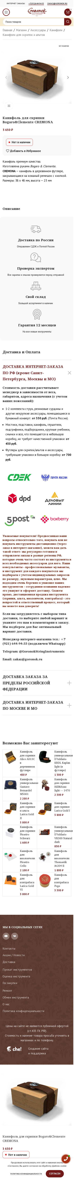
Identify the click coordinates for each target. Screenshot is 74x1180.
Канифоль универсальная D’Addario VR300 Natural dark (63, 834)
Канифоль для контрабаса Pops (61, 880)
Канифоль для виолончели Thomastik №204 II (61, 858)
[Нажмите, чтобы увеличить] (9, 106)
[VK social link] (14, 936)
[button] (6, 77)
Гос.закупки (10, 983)
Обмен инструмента (16, 997)
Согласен (54, 1173)
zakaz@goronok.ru (57, 3)
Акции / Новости (14, 955)
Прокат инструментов (17, 969)
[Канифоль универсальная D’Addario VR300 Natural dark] (45, 833)
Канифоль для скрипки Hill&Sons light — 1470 (62, 785)
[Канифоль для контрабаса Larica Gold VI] (10, 880)
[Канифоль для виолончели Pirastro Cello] (10, 857)
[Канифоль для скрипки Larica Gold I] (45, 809)
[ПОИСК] (67, 21)
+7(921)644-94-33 (36, 3)
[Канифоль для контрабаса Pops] (45, 880)
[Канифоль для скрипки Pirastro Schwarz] (10, 833)
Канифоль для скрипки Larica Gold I (62, 807)
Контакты (9, 948)
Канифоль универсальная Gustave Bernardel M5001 (29, 786)
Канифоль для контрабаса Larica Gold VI (27, 882)
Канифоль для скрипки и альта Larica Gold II (27, 810)
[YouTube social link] (6, 936)
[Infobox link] (37, 1051)
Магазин (21, 30)
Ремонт (7, 991)
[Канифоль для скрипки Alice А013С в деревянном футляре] (10, 757)
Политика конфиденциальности (23, 1011)
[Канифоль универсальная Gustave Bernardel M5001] (10, 785)
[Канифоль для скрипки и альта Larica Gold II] (10, 809)
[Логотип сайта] (37, 12)
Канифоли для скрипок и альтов (24, 35)
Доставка (9, 962)
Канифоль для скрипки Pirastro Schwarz (27, 832)
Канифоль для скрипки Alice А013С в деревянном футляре (27, 760)
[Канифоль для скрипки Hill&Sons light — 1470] (45, 785)
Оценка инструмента (16, 976)
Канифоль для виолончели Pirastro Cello (27, 858)
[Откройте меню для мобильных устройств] (6, 12)
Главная (7, 30)
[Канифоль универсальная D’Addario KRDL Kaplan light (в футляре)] (45, 757)
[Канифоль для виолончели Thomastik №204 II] (45, 857)
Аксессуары (38, 30)
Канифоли (56, 30)
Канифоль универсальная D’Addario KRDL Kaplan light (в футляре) (63, 760)
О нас (6, 1004)
